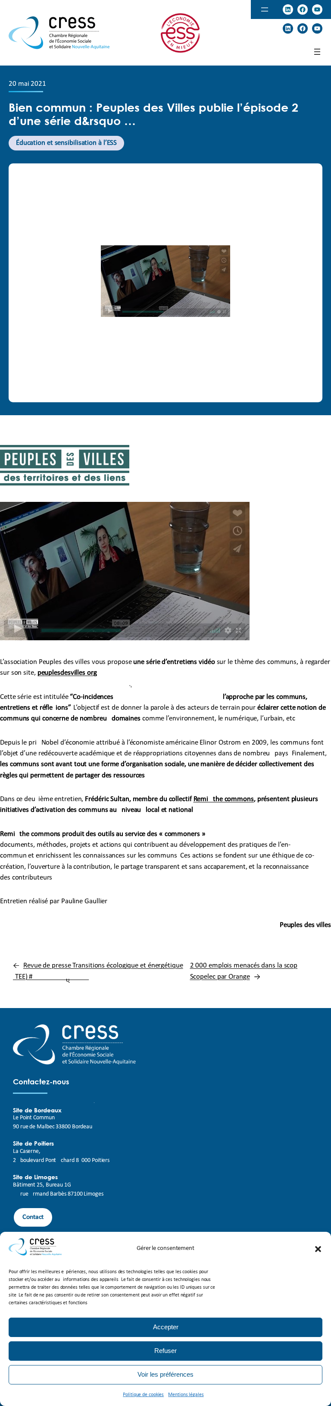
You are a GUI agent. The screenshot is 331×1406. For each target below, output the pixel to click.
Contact (33, 1217)
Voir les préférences (165, 1374)
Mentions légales (185, 1394)
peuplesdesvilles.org (67, 672)
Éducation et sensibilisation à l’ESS (66, 143)
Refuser (165, 1350)
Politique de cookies (143, 1394)
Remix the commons (224, 799)
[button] (318, 1249)
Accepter (165, 1327)
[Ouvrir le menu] (264, 9)
